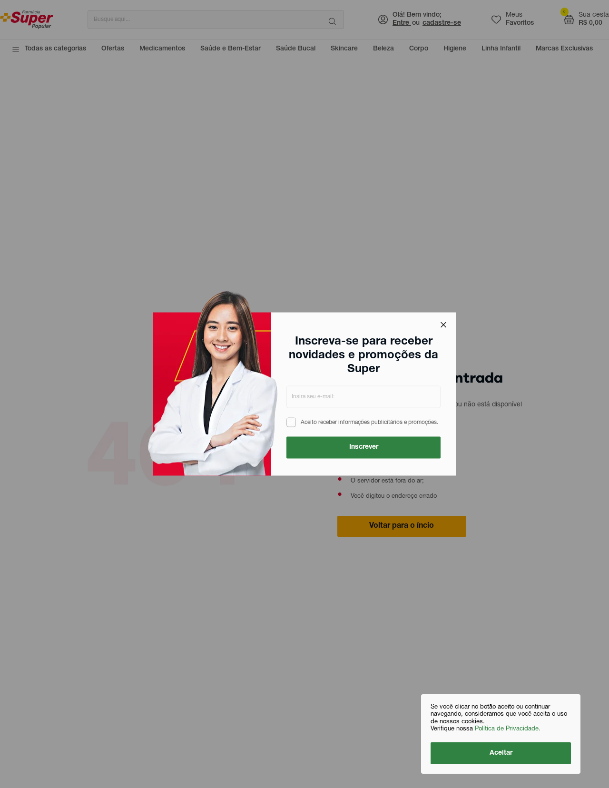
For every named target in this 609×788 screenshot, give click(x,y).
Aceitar (501, 753)
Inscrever (363, 447)
